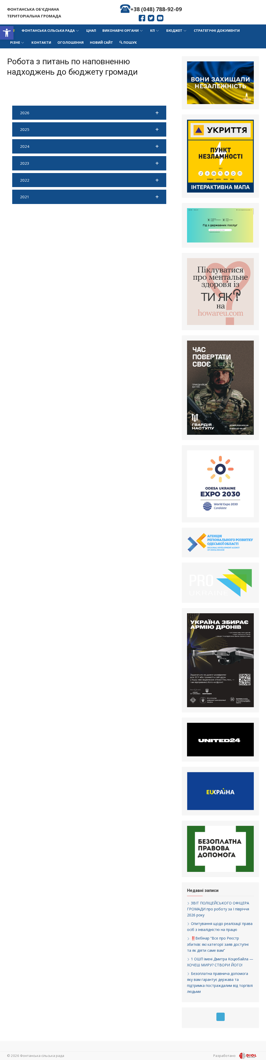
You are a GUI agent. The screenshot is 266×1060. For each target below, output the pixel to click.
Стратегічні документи (217, 30)
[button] (7, 33)
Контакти (41, 42)
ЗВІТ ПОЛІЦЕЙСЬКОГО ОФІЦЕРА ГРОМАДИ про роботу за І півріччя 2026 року (218, 909)
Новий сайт (101, 42)
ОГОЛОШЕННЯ (70, 42)
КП (152, 30)
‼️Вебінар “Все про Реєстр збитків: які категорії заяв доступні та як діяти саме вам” (218, 944)
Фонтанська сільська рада (48, 30)
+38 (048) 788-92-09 (156, 9)
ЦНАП (91, 30)
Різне (15, 42)
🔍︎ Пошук (128, 42)
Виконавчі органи (120, 30)
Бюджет (174, 30)
